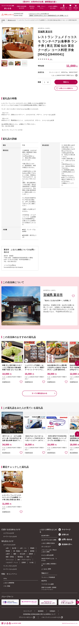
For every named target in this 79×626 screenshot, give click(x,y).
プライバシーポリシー (25, 617)
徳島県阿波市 (51, 452)
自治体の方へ (67, 544)
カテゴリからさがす (9, 545)
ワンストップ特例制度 (48, 577)
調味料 (31, 554)
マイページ (66, 529)
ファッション (10, 559)
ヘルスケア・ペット (12, 562)
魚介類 (14, 548)
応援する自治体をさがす (21, 7)
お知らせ (65, 534)
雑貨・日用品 (10, 557)
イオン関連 (6, 586)
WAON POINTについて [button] (76, 75)
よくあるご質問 (46, 569)
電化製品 (20, 557)
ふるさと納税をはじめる (53, 7)
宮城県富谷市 (6, 382)
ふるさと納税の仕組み (48, 543)
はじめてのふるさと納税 (48, 540)
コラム (5, 578)
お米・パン (23, 548)
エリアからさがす (8, 533)
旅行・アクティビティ (24, 559)
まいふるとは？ (46, 546)
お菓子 (8, 554)
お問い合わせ (67, 539)
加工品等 (22, 554)
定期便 (24, 562)
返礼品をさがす (32, 7)
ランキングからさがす (10, 566)
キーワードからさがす (10, 536)
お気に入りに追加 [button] (21, 381)
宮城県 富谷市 (45, 31)
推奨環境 (40, 611)
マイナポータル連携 (47, 584)
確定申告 (44, 580)
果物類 (32, 548)
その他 (31, 562)
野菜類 (8, 551)
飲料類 (32, 551)
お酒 (25, 551)
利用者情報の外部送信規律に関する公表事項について (39, 614)
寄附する (66, 82)
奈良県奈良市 (6, 452)
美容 (28, 557)
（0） (51, 59)
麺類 (14, 554)
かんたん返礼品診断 (47, 555)
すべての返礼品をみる (39, 393)
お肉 (7, 548)
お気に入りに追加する (66, 88)
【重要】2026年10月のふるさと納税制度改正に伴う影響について (48, 15)
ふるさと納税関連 (8, 583)
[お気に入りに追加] (73, 295)
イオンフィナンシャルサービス (50, 617)
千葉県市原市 (29, 452)
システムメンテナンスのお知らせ (39, 13)
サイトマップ (28, 611)
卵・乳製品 (16, 551)
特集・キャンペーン (41, 7)
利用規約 (52, 611)
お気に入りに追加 (73, 295)
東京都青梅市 (74, 452)
